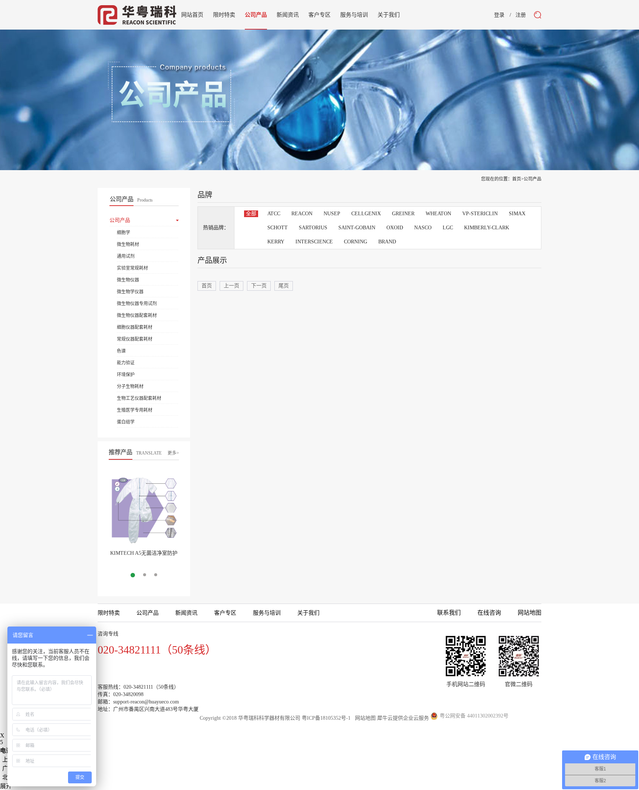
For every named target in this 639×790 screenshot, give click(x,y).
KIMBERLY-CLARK (486, 227)
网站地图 (364, 718)
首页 (207, 285)
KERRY (275, 241)
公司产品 (532, 179)
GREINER (403, 213)
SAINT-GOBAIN (356, 227)
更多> (173, 453)
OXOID (394, 227)
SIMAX (517, 213)
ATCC (273, 213)
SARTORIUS (313, 227)
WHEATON (438, 213)
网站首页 (192, 15)
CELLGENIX (366, 213)
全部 (251, 213)
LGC (448, 227)
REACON (301, 213)
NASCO (423, 227)
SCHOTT (277, 227)
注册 (520, 15)
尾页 (283, 285)
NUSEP (332, 213)
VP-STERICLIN (480, 213)
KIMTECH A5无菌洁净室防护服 (144, 556)
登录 (499, 15)
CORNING (355, 241)
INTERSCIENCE (314, 241)
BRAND (387, 241)
